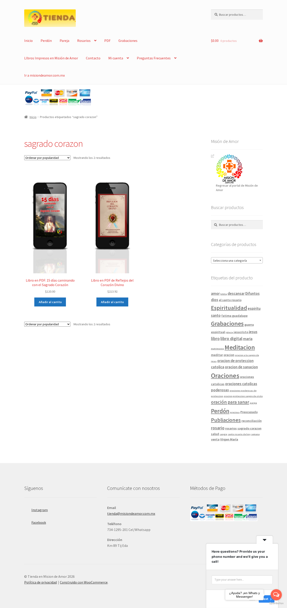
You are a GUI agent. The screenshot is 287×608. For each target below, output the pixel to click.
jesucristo (241, 332)
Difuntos (252, 293)
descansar (236, 293)
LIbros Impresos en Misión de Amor (51, 58)
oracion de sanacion (241, 366)
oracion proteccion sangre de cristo (243, 396)
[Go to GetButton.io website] (276, 603)
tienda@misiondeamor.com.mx (131, 513)
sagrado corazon (249, 428)
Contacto (93, 58)
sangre (223, 434)
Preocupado (249, 412)
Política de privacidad (40, 582)
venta (215, 439)
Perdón (46, 40)
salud (215, 434)
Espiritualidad (229, 307)
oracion (229, 355)
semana (255, 434)
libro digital (231, 338)
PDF (107, 40)
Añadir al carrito (50, 302)
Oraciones (225, 375)
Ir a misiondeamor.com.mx (44, 75)
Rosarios (84, 40)
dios (214, 299)
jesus (253, 331)
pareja (253, 402)
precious (235, 412)
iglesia (229, 332)
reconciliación (251, 421)
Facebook (38, 522)
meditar (217, 355)
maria (247, 338)
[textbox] (237, 260)
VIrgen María (229, 439)
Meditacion (240, 347)
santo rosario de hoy (239, 434)
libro (215, 338)
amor (215, 293)
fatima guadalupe (234, 316)
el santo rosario (230, 300)
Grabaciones (127, 40)
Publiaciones (226, 420)
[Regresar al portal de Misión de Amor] (239, 168)
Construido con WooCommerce (84, 582)
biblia (223, 294)
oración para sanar (230, 402)
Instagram (39, 510)
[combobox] (237, 260)
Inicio (28, 40)
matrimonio (217, 348)
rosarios (231, 428)
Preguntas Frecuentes (154, 58)
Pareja (64, 40)
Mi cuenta (115, 58)
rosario (217, 428)
